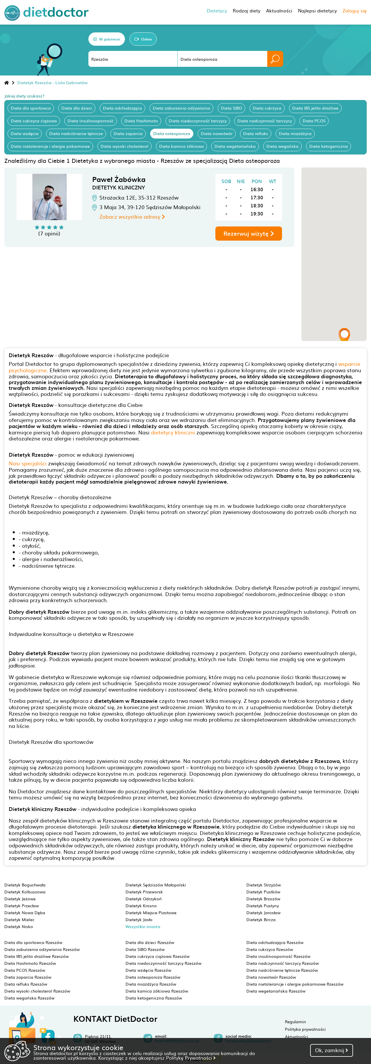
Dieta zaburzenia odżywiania (181, 108)
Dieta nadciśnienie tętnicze (76, 133)
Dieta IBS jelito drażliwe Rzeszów (36, 956)
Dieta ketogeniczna (328, 146)
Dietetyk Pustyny (262, 905)
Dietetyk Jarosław (263, 912)
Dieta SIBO (231, 108)
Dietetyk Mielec (19, 919)
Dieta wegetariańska (235, 146)
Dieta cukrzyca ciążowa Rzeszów (158, 956)
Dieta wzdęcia (25, 133)
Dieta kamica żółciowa (181, 146)
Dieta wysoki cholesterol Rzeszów (37, 991)
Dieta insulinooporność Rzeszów (278, 956)
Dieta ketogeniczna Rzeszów (154, 998)
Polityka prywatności (305, 1029)
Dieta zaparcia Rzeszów (27, 977)
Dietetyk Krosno (141, 905)
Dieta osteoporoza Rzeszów (153, 977)
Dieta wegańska (282, 146)
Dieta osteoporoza (171, 133)
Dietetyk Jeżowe (20, 898)
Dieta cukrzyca (267, 108)
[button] (344, 336)
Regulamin (295, 1021)
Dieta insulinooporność (91, 120)
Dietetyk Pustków (263, 892)
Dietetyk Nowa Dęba (24, 912)
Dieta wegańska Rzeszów (29, 998)
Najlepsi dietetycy (317, 10)
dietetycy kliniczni (173, 432)
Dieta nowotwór (216, 133)
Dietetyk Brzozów (263, 898)
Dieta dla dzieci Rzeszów (150, 942)
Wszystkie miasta (143, 926)
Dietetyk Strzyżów (263, 885)
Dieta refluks (255, 133)
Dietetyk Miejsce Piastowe (151, 912)
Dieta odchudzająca (122, 108)
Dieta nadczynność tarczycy (264, 120)
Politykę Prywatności (189, 1057)
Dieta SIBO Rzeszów (145, 949)
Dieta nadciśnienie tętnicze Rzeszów (282, 970)
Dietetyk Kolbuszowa (25, 892)
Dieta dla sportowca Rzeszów (33, 942)
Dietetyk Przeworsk (144, 892)
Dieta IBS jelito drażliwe (315, 108)
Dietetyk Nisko (18, 926)
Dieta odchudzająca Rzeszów (274, 942)
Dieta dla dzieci (76, 108)
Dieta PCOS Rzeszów (24, 970)
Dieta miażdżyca (295, 133)
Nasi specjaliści (28, 463)
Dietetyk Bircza (261, 919)
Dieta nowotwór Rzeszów (271, 977)
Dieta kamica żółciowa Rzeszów (157, 991)
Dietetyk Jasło (139, 919)
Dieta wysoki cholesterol (124, 146)
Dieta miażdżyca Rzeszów (151, 984)
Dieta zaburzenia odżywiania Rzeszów (42, 949)
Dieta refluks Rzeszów (25, 984)
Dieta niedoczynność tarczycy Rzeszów (163, 963)
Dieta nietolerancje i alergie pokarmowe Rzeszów (294, 984)
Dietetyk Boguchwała (25, 885)
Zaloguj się (355, 10)
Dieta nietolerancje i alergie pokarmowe (50, 146)
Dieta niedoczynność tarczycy (198, 120)
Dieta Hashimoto (141, 120)
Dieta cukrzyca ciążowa (34, 120)
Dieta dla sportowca (31, 108)
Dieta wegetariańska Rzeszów (275, 991)
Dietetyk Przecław (21, 905)
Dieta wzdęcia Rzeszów (148, 970)
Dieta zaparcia (128, 133)
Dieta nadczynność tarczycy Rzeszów (282, 963)
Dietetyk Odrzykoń (144, 898)
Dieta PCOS (314, 120)
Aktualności (296, 1036)
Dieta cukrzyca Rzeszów (269, 949)
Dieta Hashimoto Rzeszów (30, 963)
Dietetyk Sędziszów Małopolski (156, 885)
